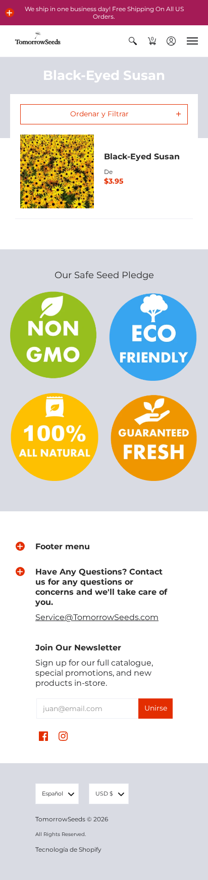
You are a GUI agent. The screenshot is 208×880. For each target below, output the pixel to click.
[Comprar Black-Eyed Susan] (57, 171)
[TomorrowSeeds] (38, 41)
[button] (9, 12)
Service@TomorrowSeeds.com (97, 617)
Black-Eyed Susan (142, 156)
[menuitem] (132, 41)
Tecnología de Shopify (68, 849)
